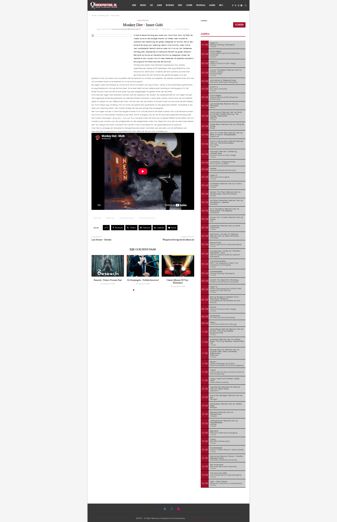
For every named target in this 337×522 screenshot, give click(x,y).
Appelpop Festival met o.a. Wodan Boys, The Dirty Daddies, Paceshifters (227, 340)
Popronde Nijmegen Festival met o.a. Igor (226, 396)
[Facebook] (232, 5)
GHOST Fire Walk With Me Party (224, 280)
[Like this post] (107, 227)
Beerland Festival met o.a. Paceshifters (221, 413)
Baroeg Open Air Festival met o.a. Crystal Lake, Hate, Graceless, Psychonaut (225, 351)
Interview (170, 5)
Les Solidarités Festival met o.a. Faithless (224, 105)
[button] (95, 272)
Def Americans (216, 464)
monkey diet (110, 218)
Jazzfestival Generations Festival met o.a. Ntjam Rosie (225, 388)
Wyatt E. (214, 43)
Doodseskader (216, 271)
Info (221, 5)
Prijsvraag (200, 5)
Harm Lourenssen (193, 518)
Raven (212, 322)
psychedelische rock (147, 218)
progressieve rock (126, 218)
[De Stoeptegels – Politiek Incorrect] (143, 266)
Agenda (212, 5)
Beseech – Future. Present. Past (108, 280)
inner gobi (97, 218)
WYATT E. (214, 87)
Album (159, 5)
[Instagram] (238, 5)
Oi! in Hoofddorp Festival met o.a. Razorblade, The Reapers (224, 210)
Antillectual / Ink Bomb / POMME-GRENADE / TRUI (225, 252)
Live (151, 5)
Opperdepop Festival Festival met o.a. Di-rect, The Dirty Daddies (227, 330)
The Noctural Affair (218, 473)
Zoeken (204, 20)
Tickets (213, 46)
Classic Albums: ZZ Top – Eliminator (178, 281)
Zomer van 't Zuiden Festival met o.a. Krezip (226, 218)
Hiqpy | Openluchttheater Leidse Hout (224, 379)
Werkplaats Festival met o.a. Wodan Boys (226, 405)
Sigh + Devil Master (218, 481)
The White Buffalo (218, 261)
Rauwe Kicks (215, 242)
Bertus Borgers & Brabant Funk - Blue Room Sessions (225, 298)
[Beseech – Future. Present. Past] (107, 266)
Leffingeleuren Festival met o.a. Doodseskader (224, 421)
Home (134, 5)
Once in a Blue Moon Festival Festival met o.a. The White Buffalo (226, 142)
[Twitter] (235, 5)
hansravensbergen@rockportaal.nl (126, 29)
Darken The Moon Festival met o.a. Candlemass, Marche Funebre (225, 193)
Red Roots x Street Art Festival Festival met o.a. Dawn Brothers (224, 235)
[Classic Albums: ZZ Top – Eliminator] (178, 266)
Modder (213, 168)
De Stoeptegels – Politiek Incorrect (142, 280)
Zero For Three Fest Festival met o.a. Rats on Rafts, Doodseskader (226, 134)
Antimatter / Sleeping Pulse (222, 161)
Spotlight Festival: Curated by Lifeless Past (223, 152)
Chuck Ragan (215, 51)
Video (180, 5)
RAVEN (213, 307)
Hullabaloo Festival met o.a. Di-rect (226, 183)
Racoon (213, 361)
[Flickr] (241, 5)
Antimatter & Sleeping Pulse (223, 80)
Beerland (214, 431)
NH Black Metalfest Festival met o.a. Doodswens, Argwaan (226, 201)
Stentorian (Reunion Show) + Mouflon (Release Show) (226, 457)
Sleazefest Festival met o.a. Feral (225, 225)
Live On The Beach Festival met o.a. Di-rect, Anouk (226, 71)
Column (189, 5)
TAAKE (213, 370)
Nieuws (143, 5)
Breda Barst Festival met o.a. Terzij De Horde (227, 125)
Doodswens (215, 315)
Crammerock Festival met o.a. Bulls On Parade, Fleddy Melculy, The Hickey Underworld (226, 114)
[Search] (245, 5)
